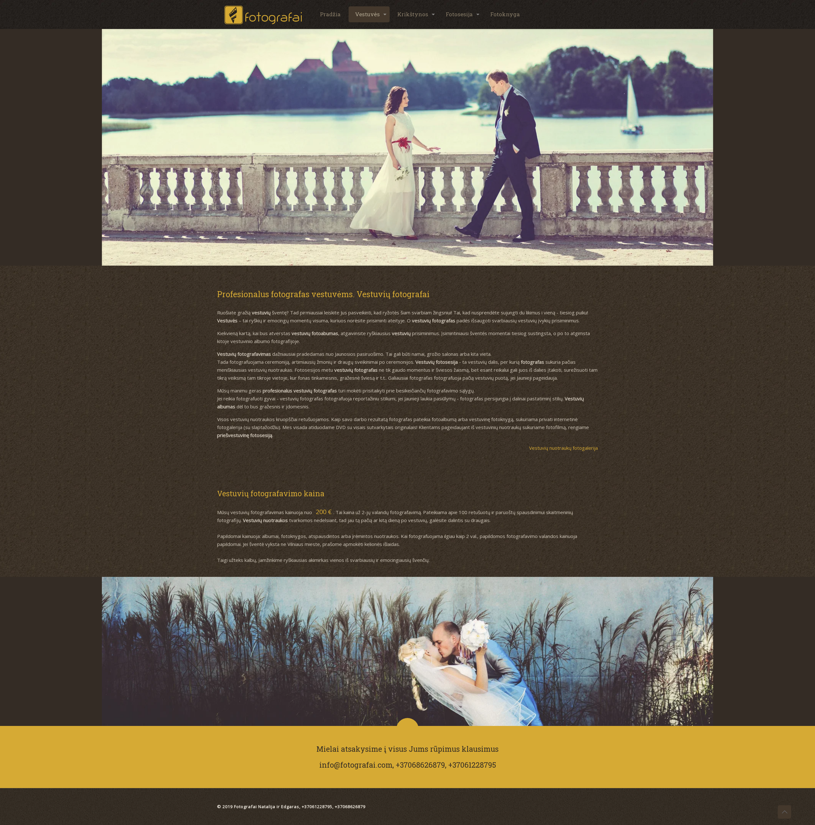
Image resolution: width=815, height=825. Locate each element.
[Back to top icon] (784, 812)
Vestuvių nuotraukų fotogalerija (563, 448)
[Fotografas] (263, 14)
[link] (407, 147)
